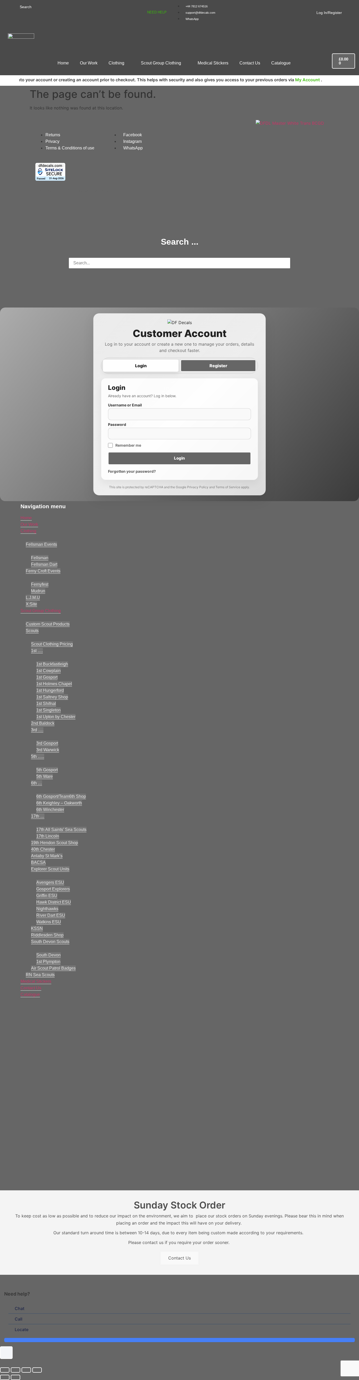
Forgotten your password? (132, 471)
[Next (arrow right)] (15, 1377)
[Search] (14, 6)
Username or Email (125, 405)
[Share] (26, 1370)
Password (117, 424)
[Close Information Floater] (353, 1294)
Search (26, 7)
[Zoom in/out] (4, 1370)
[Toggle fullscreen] (15, 1370)
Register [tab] (218, 365)
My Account (277, 79)
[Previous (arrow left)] (4, 1377)
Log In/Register (329, 13)
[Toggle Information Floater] (6, 1352)
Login (179, 458)
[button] (149, 567)
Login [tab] (141, 365)
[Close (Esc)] (37, 1370)
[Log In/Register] (313, 11)
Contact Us (179, 1258)
